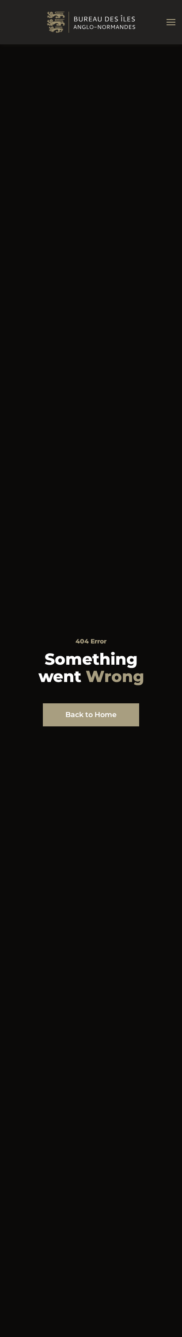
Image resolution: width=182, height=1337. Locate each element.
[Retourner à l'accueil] (91, 22)
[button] (171, 22)
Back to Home (91, 714)
